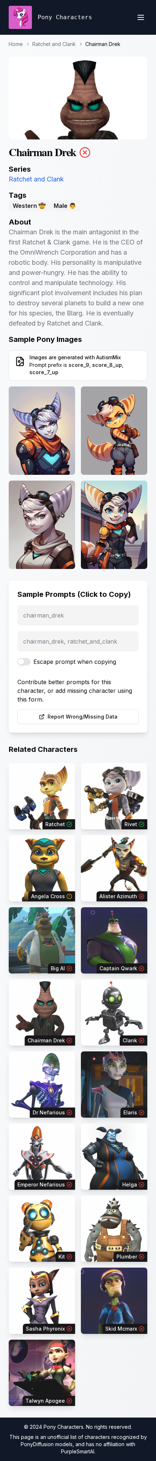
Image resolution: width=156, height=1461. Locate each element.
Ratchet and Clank (54, 44)
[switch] (23, 661)
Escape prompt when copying (74, 661)
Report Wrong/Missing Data (83, 716)
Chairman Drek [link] (102, 44)
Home (16, 44)
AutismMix (108, 357)
